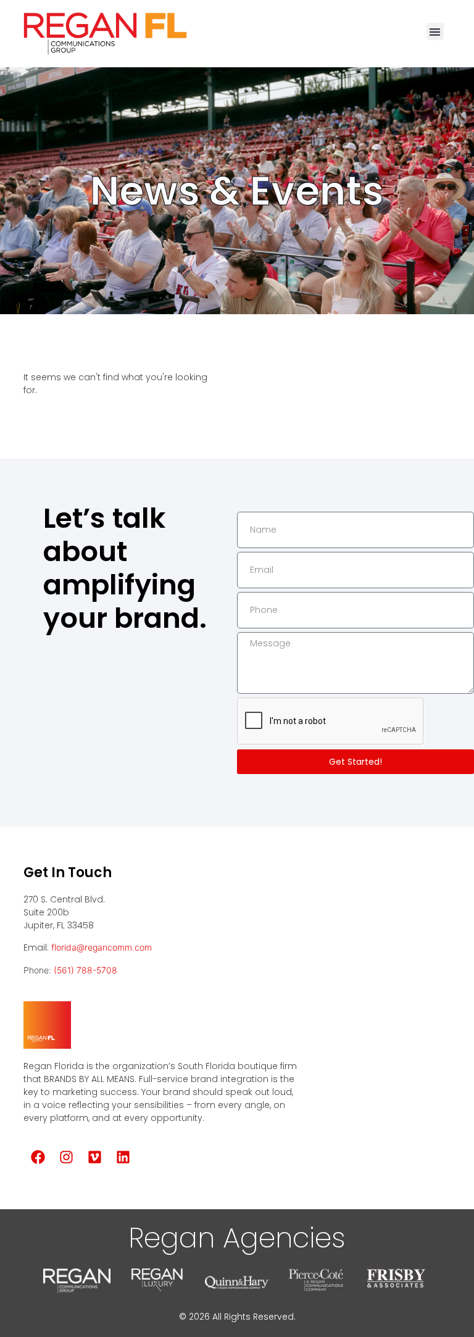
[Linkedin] (123, 1157)
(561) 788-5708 (85, 970)
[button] (435, 32)
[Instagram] (66, 1157)
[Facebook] (37, 1157)
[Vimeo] (94, 1157)
